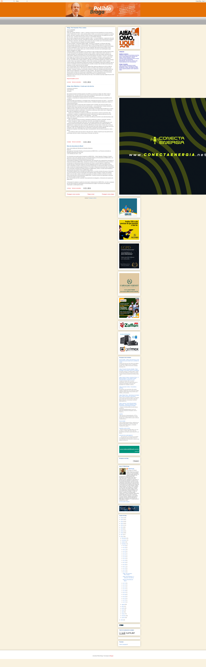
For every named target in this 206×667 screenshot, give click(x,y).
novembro (124, 540)
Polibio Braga (131, 468)
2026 (122, 517)
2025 (122, 519)
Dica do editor (122, 421)
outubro (123, 542)
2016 (122, 536)
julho (123, 606)
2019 (122, 531)
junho (123, 608)
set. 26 (124, 551)
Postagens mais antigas (108, 194)
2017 (122, 534)
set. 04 (124, 598)
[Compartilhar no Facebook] (88, 82)
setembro (124, 543)
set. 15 (124, 570)
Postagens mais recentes (73, 194)
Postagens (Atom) (92, 198)
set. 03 (124, 600)
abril (123, 612)
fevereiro (124, 615)
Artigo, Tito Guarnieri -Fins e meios (76, 27)
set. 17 (124, 566)
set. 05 (124, 596)
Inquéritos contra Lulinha (124, 428)
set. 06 (124, 594)
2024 (122, 521)
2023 (122, 523)
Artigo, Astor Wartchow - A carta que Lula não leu (80, 86)
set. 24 (124, 555)
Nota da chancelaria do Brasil (75, 146)
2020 (122, 529)
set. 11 (124, 587)
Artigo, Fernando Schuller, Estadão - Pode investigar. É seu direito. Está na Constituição (129, 370)
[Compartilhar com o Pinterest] (90, 82)
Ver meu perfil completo (124, 501)
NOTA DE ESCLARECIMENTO (126, 435)
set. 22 (124, 558)
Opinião (121, 414)
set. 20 (124, 560)
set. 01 (124, 602)
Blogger (111, 655)
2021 (122, 527)
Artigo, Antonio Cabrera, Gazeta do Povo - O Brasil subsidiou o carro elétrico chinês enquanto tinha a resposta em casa (128, 378)
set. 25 (124, 553)
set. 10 (124, 588)
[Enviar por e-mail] (84, 82)
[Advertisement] (95, 21)
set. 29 (124, 545)
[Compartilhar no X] (87, 82)
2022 (122, 525)
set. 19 (124, 562)
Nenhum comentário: (76, 82)
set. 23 (124, 556)
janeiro (123, 617)
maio (123, 610)
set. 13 (124, 583)
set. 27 (124, 549)
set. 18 (124, 564)
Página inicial (91, 194)
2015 (122, 620)
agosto (123, 604)
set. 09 (124, 590)
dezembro (124, 538)
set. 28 (124, 547)
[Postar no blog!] (85, 82)
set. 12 (124, 585)
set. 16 (124, 568)
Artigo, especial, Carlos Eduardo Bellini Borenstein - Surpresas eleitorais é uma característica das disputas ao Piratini (128, 404)
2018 (122, 532)
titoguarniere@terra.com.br (73, 78)
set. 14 (124, 571)
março (123, 613)
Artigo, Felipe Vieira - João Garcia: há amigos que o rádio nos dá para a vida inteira (129, 396)
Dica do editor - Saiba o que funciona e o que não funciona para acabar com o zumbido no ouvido (129, 361)
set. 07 (124, 592)
